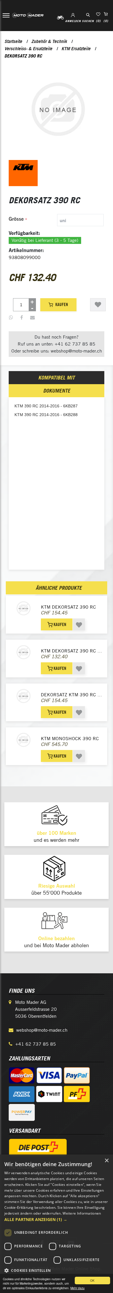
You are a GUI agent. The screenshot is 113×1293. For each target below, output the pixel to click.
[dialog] (56, 1223)
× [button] (106, 1161)
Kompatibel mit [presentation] (56, 378)
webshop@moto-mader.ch (42, 1030)
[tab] (57, 220)
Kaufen (61, 304)
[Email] (32, 317)
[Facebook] (21, 317)
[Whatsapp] (11, 317)
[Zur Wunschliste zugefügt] (98, 304)
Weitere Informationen (82, 1213)
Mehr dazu (77, 1288)
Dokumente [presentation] (56, 391)
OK (92, 1280)
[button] (56, 1219)
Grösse (16, 219)
